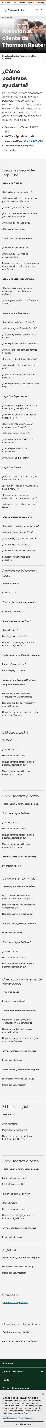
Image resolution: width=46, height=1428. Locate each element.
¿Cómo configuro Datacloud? (15, 544)
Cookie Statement (10, 1418)
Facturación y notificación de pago (18, 1079)
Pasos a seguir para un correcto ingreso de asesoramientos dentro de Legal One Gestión (20, 266)
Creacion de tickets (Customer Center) (20, 1341)
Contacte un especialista (15, 1302)
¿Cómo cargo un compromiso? (16, 207)
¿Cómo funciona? (10, 630)
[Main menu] (37, 10)
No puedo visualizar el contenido (17, 914)
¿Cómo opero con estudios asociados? (20, 343)
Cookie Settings (23, 1424)
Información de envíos (12, 611)
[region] (23, 1409)
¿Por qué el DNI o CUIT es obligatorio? (19, 359)
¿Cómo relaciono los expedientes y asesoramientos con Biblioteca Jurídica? (18, 291)
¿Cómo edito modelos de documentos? (20, 526)
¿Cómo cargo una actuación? (15, 248)
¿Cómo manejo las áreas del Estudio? (19, 328)
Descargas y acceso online (14, 636)
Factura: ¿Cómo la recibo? (14, 664)
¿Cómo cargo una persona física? (17, 532)
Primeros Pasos (9, 592)
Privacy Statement (25, 1418)
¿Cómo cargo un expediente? (15, 458)
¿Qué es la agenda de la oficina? (17, 192)
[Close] (43, 1394)
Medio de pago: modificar (14, 670)
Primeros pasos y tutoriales (14, 1001)
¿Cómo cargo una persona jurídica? (18, 550)
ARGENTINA (7, 17)
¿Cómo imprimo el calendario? (16, 223)
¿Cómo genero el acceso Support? (18, 322)
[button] (23, 1363)
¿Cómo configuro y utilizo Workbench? (19, 538)
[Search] (42, 9)
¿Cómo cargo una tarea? (13, 229)
